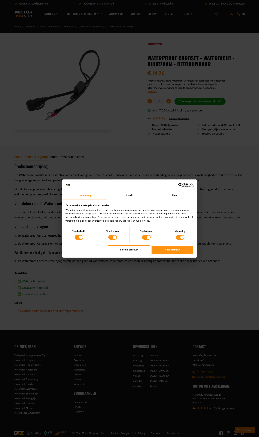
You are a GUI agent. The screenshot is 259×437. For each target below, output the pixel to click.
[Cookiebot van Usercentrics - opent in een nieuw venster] (180, 185)
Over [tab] (174, 195)
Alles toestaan (172, 249)
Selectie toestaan (129, 249)
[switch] (112, 237)
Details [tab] (129, 195)
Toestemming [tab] (84, 195)
